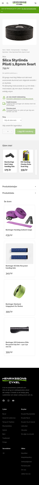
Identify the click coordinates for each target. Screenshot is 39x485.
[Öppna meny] (3, 453)
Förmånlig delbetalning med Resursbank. (19, 99)
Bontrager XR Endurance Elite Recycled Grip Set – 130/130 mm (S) (17, 344)
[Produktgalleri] (19, 32)
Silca (4, 57)
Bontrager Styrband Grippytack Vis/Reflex (14, 305)
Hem (3, 50)
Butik (8, 50)
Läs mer (14, 111)
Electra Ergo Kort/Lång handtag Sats (9, 164)
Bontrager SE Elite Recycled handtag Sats (17, 267)
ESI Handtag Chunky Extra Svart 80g (26, 164)
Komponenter (15, 50)
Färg (4, 117)
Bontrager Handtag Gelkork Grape (19, 230)
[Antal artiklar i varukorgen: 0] (35, 3)
